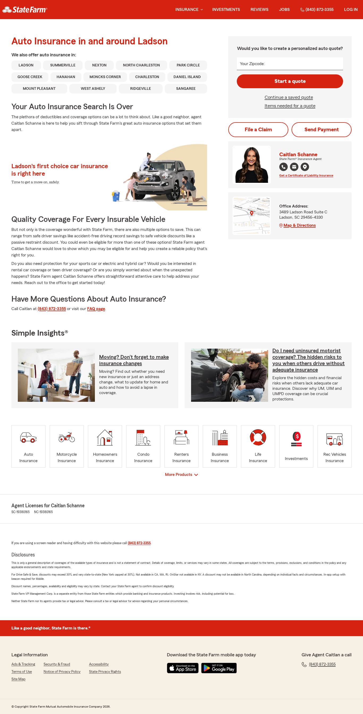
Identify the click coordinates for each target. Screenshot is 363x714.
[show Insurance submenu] (201, 9)
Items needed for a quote (290, 105)
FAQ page (96, 309)
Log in (351, 9)
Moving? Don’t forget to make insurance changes (134, 360)
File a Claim (258, 129)
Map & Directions (300, 225)
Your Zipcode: (252, 64)
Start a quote (290, 81)
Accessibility (99, 664)
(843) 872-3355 (320, 9)
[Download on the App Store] (183, 668)
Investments (226, 9)
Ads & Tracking (23, 664)
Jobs (284, 9)
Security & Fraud (57, 664)
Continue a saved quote (289, 97)
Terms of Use (21, 672)
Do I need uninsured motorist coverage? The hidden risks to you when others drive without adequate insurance (308, 360)
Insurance (187, 9)
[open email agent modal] (294, 167)
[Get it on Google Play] (219, 668)
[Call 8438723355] (283, 167)
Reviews (259, 9)
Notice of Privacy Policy (62, 672)
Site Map (18, 679)
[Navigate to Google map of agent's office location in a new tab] (305, 167)
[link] (25, 9)
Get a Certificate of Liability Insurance (306, 175)
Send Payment (322, 129)
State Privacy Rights (105, 672)
